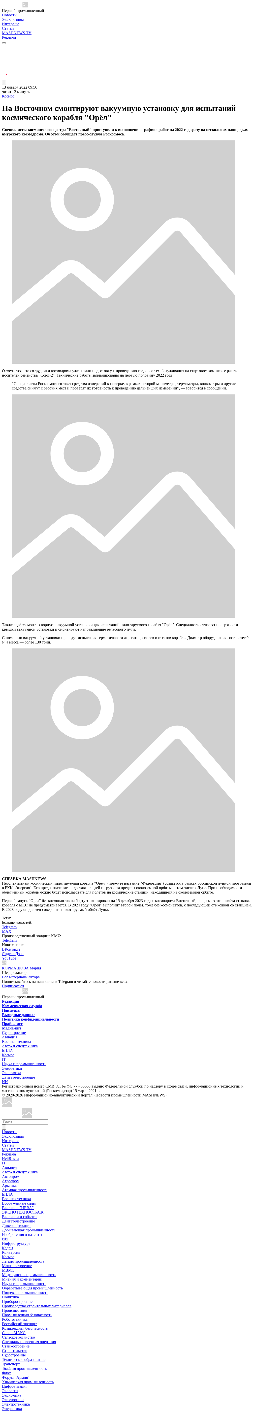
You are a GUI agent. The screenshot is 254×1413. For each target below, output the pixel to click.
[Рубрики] (4, 43)
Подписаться (13, 986)
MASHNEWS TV (17, 33)
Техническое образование (23, 1359)
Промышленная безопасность (27, 1315)
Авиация (9, 1037)
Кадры (7, 1248)
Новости (9, 15)
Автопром (10, 1176)
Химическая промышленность (28, 1382)
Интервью (10, 24)
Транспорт (11, 1364)
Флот (6, 1373)
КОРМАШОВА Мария (21, 968)
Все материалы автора (21, 977)
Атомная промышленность (24, 1190)
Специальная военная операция (29, 1342)
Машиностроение (17, 1266)
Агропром (10, 1181)
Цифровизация (14, 1386)
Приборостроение (17, 1301)
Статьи (8, 28)
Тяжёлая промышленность (24, 1368)
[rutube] (4, 77)
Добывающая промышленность (28, 1230)
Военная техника (16, 1041)
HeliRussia (10, 1158)
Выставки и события (19, 1217)
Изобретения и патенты (22, 1234)
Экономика (11, 1073)
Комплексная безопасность (25, 1328)
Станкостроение (16, 1346)
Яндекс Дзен (13, 954)
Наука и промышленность (24, 1064)
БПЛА (7, 1050)
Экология (10, 1391)
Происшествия (14, 1310)
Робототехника (15, 1319)
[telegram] (4, 48)
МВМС (8, 1270)
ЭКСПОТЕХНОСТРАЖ (22, 1212)
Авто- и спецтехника (20, 1046)
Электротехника (16, 1404)
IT (4, 1059)
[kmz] (27, 1117)
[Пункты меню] (4, 82)
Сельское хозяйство (18, 1337)
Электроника (13, 1400)
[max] (4, 54)
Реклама (9, 37)
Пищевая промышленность (25, 1292)
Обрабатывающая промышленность (32, 1288)
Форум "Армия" (16, 1377)
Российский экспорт (19, 1324)
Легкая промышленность (23, 1261)
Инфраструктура (16, 1243)
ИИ (5, 1082)
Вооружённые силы (19, 1203)
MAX (6, 931)
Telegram (9, 927)
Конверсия (11, 1252)
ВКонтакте (11, 949)
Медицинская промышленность (29, 1275)
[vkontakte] (4, 66)
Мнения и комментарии (22, 1279)
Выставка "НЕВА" (18, 1208)
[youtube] (4, 60)
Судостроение (14, 1032)
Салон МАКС (14, 1333)
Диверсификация (16, 1225)
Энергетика (12, 1068)
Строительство (14, 1351)
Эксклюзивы (13, 19)
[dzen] (4, 71)
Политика (10, 1297)
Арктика (9, 1185)
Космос (8, 96)
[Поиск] (4, 1127)
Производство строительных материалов (36, 1306)
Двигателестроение (18, 1077)
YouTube (9, 958)
